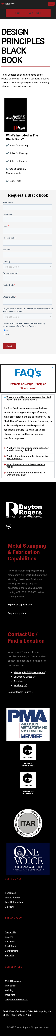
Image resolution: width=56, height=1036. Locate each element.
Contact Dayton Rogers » (20, 692)
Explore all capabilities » (20, 604)
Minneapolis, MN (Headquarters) (30, 672)
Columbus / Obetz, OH (25, 676)
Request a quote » (17, 613)
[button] (28, 399)
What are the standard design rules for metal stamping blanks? (27, 449)
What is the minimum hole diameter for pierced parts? (27, 457)
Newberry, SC (20, 685)
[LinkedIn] (8, 526)
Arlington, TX (20, 681)
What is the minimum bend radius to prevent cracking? (25, 473)
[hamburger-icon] (51, 4)
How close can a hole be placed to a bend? (25, 465)
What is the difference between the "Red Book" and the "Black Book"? (28, 398)
